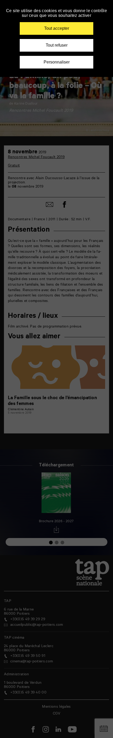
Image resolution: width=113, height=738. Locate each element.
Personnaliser (57, 62)
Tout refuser (57, 45)
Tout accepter (56, 28)
